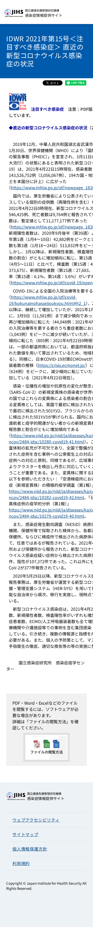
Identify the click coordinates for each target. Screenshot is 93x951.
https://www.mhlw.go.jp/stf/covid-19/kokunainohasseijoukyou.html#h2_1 (47, 300)
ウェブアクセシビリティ (36, 820)
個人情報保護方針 (29, 849)
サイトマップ (25, 834)
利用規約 (21, 863)
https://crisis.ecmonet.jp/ (62, 365)
